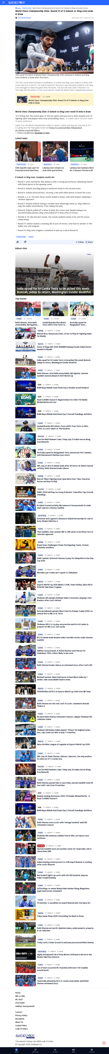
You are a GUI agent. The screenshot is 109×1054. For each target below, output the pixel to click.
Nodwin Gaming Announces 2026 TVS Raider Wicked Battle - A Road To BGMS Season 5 (63, 797)
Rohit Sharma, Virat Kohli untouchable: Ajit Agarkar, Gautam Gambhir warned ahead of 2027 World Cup (26, 323)
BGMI (39, 385)
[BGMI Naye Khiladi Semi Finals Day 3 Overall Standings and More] (25, 412)
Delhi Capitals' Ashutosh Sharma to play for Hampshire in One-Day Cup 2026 (65, 559)
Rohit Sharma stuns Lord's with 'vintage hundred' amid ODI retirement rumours (62, 823)
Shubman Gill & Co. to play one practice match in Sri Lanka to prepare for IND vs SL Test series (62, 625)
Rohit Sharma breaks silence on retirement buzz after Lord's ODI (64, 665)
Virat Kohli (19, 1002)
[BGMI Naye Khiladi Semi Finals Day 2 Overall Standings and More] (25, 809)
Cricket (89, 254)
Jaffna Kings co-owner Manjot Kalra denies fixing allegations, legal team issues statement (63, 889)
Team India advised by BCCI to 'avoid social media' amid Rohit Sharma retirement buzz (63, 982)
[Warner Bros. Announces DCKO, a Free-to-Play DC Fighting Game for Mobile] (25, 333)
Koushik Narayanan (24, 18)
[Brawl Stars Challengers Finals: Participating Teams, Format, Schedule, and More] (25, 544)
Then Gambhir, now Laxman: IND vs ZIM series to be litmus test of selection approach (65, 533)
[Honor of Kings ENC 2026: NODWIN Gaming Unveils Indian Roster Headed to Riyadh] (25, 346)
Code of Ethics (21, 1028)
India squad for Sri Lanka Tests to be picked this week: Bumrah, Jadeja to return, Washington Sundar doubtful (54, 290)
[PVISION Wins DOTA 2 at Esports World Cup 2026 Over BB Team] (25, 690)
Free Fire (41, 436)
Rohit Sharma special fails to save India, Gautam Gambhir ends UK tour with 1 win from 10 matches (65, 784)
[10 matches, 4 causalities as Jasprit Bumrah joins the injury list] (25, 901)
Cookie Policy (21, 1025)
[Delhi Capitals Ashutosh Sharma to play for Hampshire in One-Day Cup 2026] (25, 558)
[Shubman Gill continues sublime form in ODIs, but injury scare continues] (25, 835)
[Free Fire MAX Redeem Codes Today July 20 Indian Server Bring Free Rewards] (25, 769)
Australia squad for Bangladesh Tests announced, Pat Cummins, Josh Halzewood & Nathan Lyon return (81, 323)
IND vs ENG (20, 996)
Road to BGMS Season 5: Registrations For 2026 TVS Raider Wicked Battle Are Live (62, 400)
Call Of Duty (42, 515)
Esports (40, 344)
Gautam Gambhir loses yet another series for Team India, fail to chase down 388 (64, 850)
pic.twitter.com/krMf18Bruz (27, 130)
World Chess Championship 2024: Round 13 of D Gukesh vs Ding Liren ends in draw (58, 101)
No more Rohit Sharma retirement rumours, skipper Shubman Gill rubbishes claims (64, 717)
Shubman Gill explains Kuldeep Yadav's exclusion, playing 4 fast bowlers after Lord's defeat (64, 599)
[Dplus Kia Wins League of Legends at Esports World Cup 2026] (25, 743)
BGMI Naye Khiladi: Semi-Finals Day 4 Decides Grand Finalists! (63, 387)
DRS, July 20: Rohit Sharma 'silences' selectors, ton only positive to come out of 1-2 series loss (64, 757)
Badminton (47, 164)
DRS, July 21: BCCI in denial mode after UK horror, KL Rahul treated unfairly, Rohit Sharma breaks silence (65, 466)
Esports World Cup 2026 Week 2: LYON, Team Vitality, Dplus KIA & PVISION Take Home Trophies (65, 585)
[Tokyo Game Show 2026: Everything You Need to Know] (25, 914)
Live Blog (41, 846)
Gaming (40, 331)
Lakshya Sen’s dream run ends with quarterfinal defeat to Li (53, 170)
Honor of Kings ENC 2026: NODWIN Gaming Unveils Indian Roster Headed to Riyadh (64, 348)
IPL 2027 (19, 999)
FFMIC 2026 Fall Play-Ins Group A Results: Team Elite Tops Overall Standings (65, 493)
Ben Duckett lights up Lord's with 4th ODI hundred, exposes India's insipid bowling (62, 876)
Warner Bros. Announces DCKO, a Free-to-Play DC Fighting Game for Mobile (64, 334)
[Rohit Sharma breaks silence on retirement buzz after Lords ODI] (25, 663)
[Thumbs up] (17, 242)
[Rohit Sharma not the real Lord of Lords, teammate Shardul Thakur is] (25, 703)
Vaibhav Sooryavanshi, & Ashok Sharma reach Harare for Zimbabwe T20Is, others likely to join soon (61, 651)
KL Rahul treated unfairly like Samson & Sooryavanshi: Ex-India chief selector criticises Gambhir (64, 506)
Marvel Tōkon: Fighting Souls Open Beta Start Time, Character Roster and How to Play (63, 480)
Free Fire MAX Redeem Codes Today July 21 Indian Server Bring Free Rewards (63, 440)
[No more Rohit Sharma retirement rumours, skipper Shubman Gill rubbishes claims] (25, 716)
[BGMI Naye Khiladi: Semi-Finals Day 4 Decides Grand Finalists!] (25, 386)
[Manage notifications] (104, 1043)
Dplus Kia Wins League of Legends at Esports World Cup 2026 (63, 744)
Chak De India (21, 164)
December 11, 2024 (42, 133)
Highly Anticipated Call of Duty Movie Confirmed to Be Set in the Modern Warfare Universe (64, 955)
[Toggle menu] (3, 2)
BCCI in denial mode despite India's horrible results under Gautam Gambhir (65, 638)
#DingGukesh (76, 127)
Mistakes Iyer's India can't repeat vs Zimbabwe (57, 572)
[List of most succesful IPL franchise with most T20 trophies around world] (25, 967)
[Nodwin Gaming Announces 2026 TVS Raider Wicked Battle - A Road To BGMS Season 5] (25, 795)
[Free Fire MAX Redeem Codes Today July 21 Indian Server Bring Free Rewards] (25, 439)
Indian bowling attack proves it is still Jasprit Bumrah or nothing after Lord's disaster (64, 863)
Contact (18, 1012)
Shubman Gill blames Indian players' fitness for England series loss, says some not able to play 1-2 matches (63, 731)
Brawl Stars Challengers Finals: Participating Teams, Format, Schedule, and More (63, 546)
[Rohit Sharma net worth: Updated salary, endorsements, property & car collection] (25, 928)
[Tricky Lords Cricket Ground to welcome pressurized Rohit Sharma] (25, 941)
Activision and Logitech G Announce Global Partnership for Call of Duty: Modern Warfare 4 (65, 519)
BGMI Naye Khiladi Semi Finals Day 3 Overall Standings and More (64, 414)
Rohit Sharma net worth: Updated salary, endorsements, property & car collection (65, 929)
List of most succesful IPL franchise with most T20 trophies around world (62, 968)
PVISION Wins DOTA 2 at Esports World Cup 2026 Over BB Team (64, 691)
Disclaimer (19, 1018)
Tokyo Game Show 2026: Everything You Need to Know (60, 916)
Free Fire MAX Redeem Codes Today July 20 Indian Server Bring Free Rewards (64, 770)
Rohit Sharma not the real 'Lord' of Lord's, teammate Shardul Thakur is (63, 704)
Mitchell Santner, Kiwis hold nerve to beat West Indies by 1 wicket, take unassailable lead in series (62, 678)
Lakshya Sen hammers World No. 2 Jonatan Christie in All (82, 169)
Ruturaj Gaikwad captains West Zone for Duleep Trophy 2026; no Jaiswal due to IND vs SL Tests (65, 612)
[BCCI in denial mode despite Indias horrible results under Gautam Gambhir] (25, 637)
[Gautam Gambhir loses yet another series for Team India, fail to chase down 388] (25, 848)
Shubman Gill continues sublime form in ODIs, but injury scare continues (63, 836)
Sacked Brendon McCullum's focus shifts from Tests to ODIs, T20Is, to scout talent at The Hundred (54, 323)
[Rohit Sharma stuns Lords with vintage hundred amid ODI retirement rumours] (25, 822)
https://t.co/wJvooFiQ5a (59, 127)
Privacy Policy (21, 1015)
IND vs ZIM (35, 1052)
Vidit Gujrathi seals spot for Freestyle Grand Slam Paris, (27, 169)
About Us (19, 1022)
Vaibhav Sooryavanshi (24, 1006)
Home (17, 992)
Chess (31, 237)
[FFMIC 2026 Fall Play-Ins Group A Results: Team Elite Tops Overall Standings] (25, 492)
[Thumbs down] (25, 242)
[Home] (17, 2)
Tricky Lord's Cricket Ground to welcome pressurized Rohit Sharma (65, 942)
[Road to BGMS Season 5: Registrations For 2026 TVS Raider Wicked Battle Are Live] (25, 399)
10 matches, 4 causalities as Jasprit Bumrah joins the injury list (63, 903)
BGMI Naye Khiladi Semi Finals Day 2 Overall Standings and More (64, 810)
